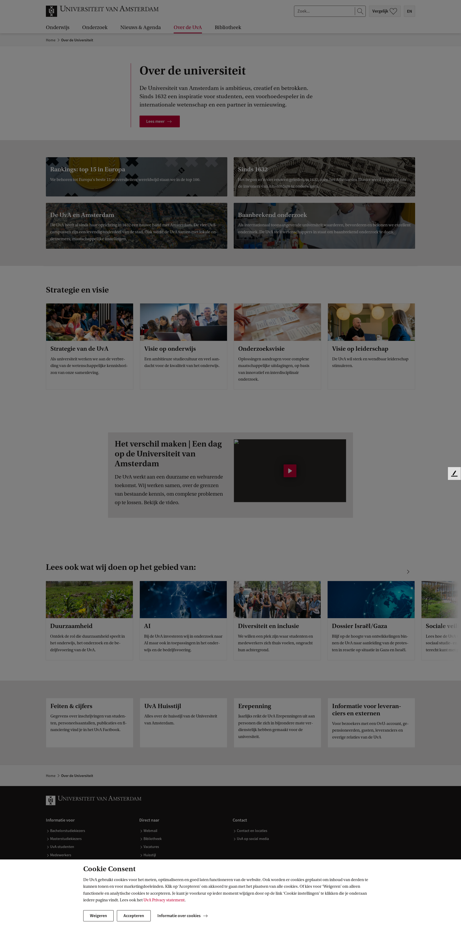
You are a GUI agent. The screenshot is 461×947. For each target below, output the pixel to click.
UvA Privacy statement (164, 900)
